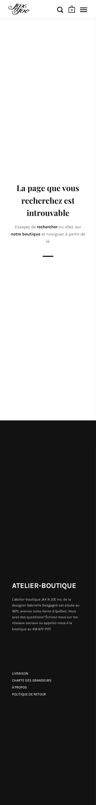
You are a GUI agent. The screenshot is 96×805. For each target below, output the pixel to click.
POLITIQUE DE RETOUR (29, 694)
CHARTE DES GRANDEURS (31, 680)
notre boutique (26, 234)
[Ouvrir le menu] (83, 10)
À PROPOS (19, 687)
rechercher (48, 226)
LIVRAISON (20, 673)
